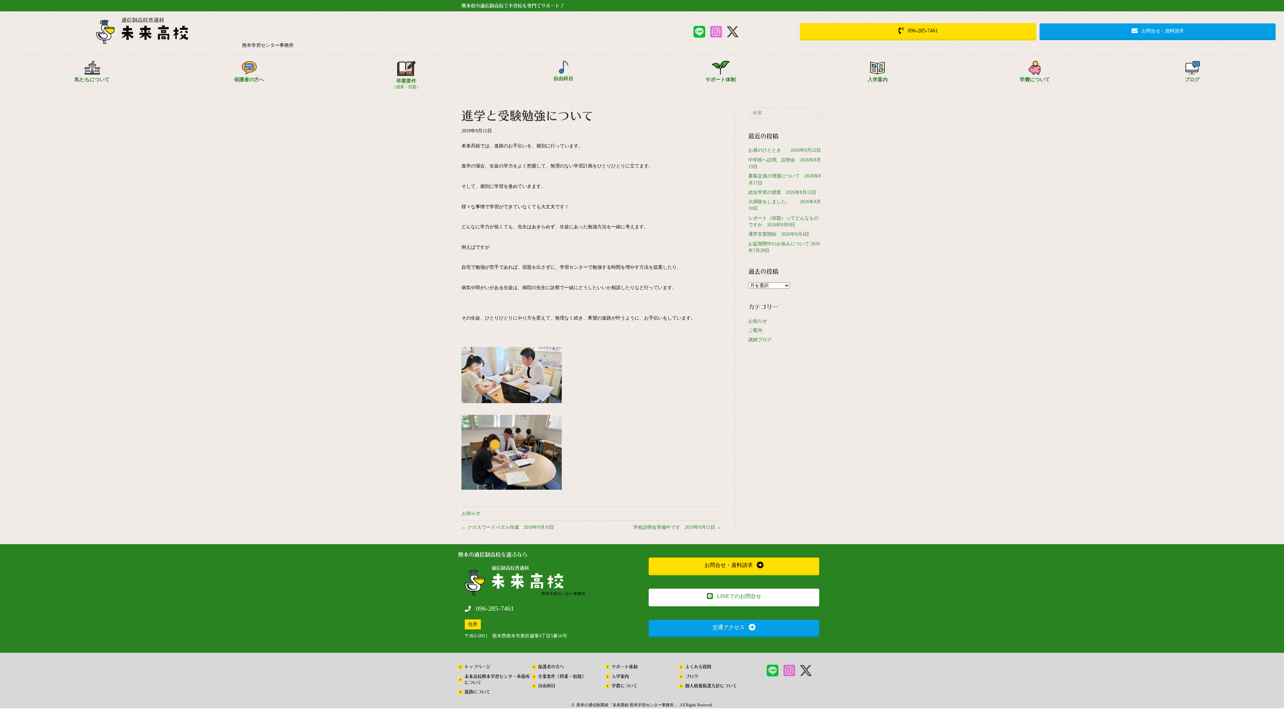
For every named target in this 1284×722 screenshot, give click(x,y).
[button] (699, 31)
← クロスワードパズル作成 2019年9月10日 (507, 527)
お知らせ (470, 513)
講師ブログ (760, 339)
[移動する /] (267, 34)
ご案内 (755, 330)
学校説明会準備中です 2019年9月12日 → (677, 527)
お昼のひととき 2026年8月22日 (784, 150)
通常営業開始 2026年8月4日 (778, 234)
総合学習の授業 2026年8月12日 (782, 192)
